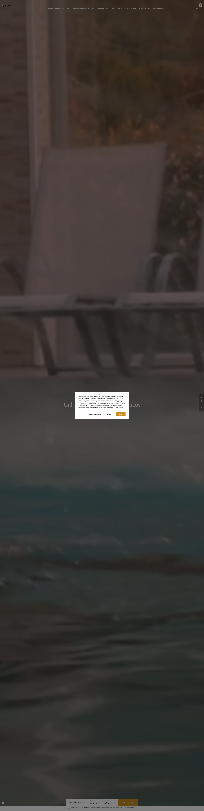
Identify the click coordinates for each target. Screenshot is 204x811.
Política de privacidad (110, 398)
